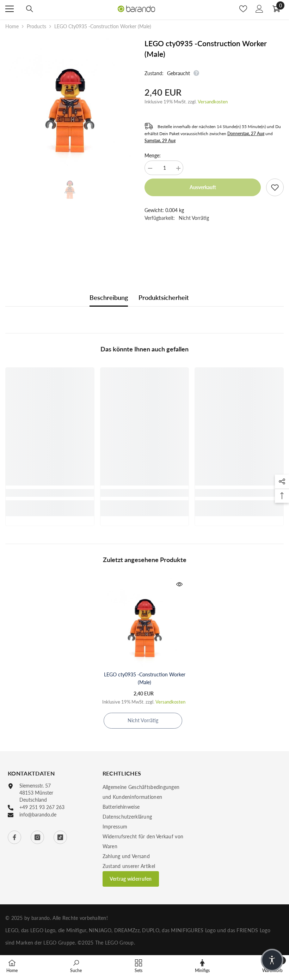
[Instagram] (37, 837)
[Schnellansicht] (179, 584)
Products (36, 26)
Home (12, 26)
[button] (272, 960)
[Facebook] (14, 837)
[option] (69, 102)
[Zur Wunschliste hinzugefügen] (275, 187)
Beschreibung (109, 297)
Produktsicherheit (164, 297)
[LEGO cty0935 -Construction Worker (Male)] (144, 622)
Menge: (152, 155)
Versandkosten (213, 101)
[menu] (9, 9)
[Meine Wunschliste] (243, 9)
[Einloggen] (259, 9)
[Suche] (29, 9)
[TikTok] (60, 837)
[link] (50, 493)
